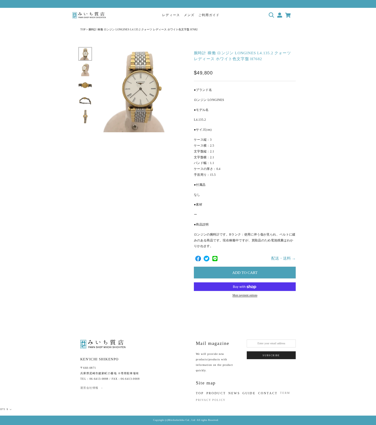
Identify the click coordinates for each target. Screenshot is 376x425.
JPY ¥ (4, 409)
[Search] (271, 15)
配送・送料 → (283, 258)
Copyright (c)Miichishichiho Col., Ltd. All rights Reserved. (186, 420)
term (285, 392)
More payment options (244, 295)
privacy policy (211, 400)
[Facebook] (198, 258)
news (234, 393)
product (216, 393)
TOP (82, 29)
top (200, 393)
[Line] (215, 258)
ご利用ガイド (209, 15)
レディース (171, 15)
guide (249, 393)
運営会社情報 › (91, 387)
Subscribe (271, 355)
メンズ (189, 15)
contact (267, 393)
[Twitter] (206, 258)
